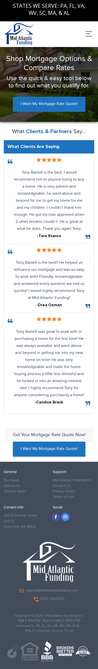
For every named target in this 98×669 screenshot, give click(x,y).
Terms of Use (63, 497)
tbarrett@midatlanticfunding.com (52, 590)
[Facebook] (56, 517)
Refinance (12, 486)
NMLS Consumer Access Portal (49, 631)
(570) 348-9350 (53, 599)
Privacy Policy (64, 491)
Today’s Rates (15, 491)
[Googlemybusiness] (65, 517)
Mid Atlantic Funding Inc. (72, 480)
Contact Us (62, 486)
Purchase (11, 480)
